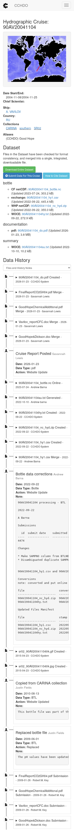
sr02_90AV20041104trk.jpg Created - (41, 668)
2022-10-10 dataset (42, 400)
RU (8, 120)
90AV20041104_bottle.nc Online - (39, 385)
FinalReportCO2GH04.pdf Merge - (40, 294)
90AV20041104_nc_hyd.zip (49, 206)
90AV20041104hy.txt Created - (41, 414)
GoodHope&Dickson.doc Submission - (42, 822)
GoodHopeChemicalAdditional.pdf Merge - (39, 309)
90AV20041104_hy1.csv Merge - (42, 459)
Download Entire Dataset (19, 169)
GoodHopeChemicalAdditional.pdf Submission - (40, 793)
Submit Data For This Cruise (24, 175)
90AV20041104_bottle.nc (44, 189)
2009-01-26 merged (42, 778)
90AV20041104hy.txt (35, 214)
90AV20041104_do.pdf (33, 230)
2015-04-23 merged (42, 653)
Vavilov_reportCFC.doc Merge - (41, 324)
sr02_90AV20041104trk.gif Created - (41, 653)
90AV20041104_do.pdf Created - (39, 279)
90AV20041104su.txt (35, 247)
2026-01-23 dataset (42, 279)
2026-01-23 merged (40, 294)
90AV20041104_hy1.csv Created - (39, 444)
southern (25, 128)
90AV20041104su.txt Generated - (39, 400)
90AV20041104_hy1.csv (42, 197)
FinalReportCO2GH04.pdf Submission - (42, 778)
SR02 (37, 128)
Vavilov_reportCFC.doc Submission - (41, 807)
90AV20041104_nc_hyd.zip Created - (41, 429)
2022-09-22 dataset (42, 414)
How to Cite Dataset (56, 175)
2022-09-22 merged (42, 459)
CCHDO (21, 5)
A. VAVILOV (13, 112)
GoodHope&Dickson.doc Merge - (39, 338)
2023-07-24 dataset (42, 385)
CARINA (11, 128)
